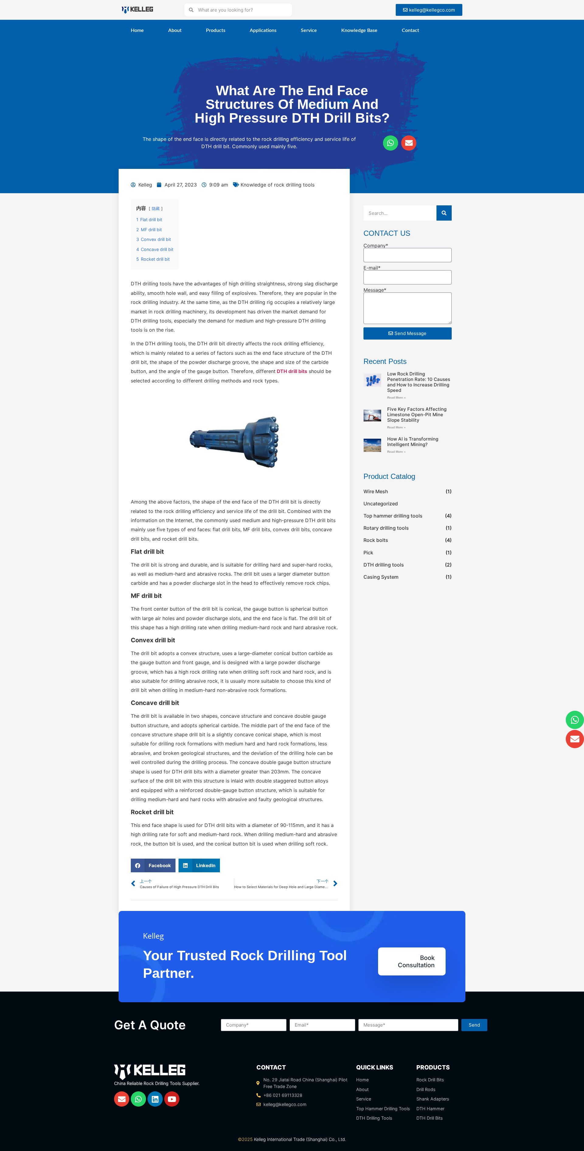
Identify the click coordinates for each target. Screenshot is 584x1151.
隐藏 (156, 208)
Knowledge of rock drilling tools (278, 185)
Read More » (396, 397)
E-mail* (372, 267)
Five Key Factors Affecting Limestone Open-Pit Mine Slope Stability (417, 414)
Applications (263, 30)
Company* (375, 245)
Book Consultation (416, 961)
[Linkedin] (155, 1099)
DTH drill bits (292, 371)
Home (137, 30)
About (175, 30)
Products (215, 30)
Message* (374, 290)
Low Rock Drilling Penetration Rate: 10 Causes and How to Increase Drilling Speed (418, 382)
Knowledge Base (359, 30)
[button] (153, 865)
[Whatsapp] (390, 143)
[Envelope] (408, 143)
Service (309, 30)
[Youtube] (171, 1099)
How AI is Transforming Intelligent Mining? (412, 441)
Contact (410, 30)
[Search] (444, 213)
